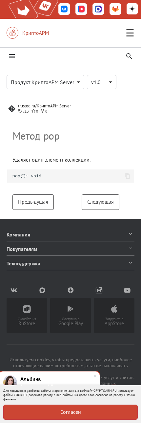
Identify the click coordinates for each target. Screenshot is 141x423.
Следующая (100, 201)
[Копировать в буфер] (127, 176)
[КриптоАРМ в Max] (98, 9)
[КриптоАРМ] (34, 33)
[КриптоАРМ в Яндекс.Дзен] (132, 9)
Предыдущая (33, 201)
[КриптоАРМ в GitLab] (115, 9)
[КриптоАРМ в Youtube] (127, 290)
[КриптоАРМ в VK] (64, 9)
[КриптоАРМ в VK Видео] (81, 9)
